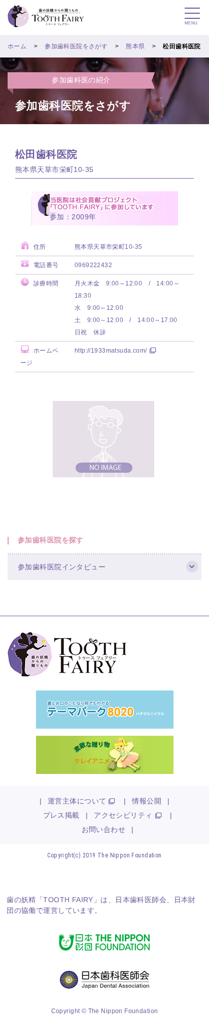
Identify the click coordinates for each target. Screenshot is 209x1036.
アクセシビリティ (123, 815)
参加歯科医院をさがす (76, 46)
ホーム (17, 46)
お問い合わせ (104, 829)
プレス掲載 (61, 815)
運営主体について (77, 801)
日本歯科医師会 (140, 900)
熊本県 (135, 46)
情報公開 (146, 801)
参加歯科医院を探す (51, 540)
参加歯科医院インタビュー (62, 567)
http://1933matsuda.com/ (111, 350)
